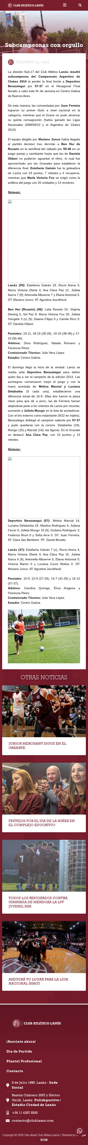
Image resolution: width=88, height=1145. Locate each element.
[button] (80, 5)
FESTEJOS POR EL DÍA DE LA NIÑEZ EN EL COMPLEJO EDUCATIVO (42, 823)
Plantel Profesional (24, 1061)
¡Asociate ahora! (20, 1041)
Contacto (14, 1071)
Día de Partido (19, 1051)
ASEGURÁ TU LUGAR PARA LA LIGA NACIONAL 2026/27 (38, 981)
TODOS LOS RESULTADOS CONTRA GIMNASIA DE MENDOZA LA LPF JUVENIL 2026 (38, 902)
